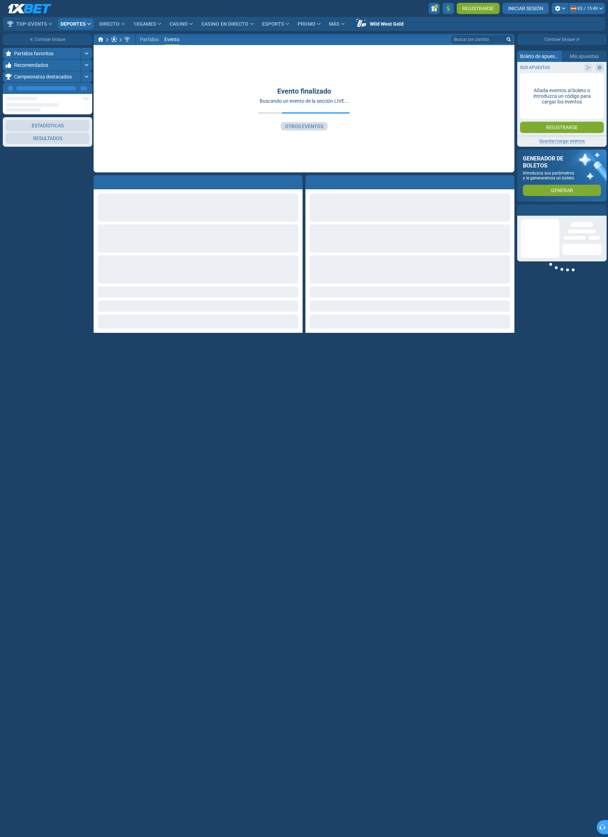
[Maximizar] (86, 53)
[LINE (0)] (100, 39)
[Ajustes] (560, 8)
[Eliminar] (507, 181)
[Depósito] (448, 8)
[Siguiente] (86, 88)
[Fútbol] (114, 39)
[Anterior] (71, 88)
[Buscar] (509, 39)
